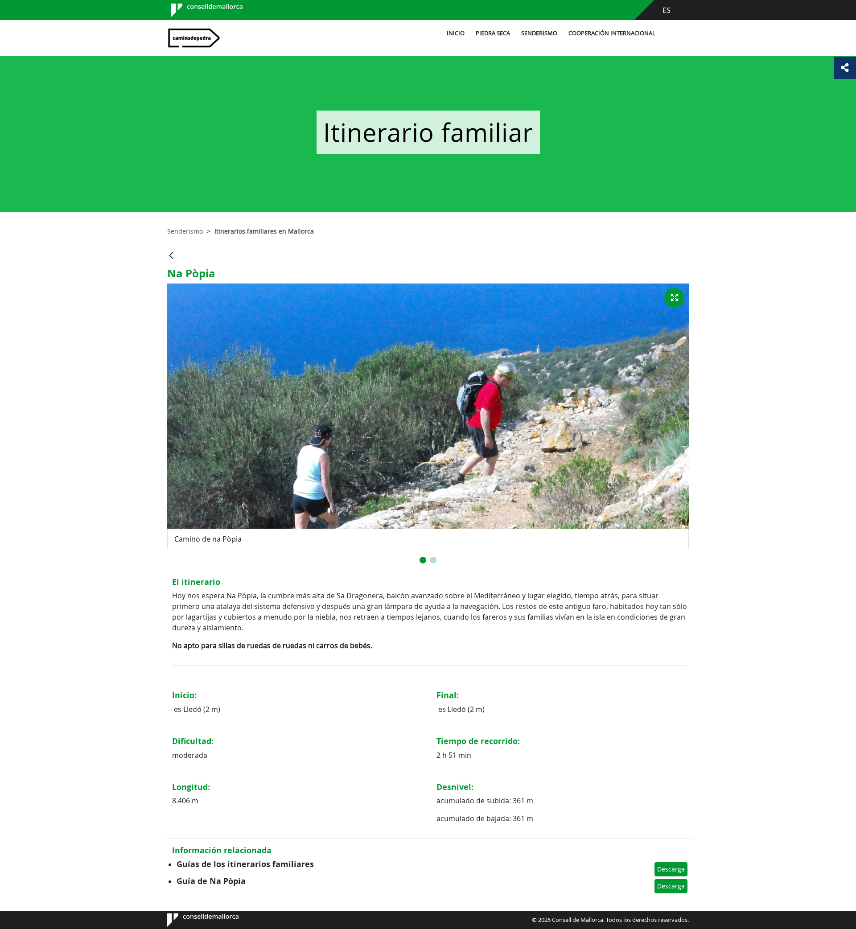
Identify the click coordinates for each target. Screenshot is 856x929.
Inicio (456, 33)
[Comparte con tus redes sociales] (845, 68)
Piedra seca (493, 33)
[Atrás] (171, 256)
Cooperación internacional (611, 33)
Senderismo (539, 33)
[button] (423, 560)
